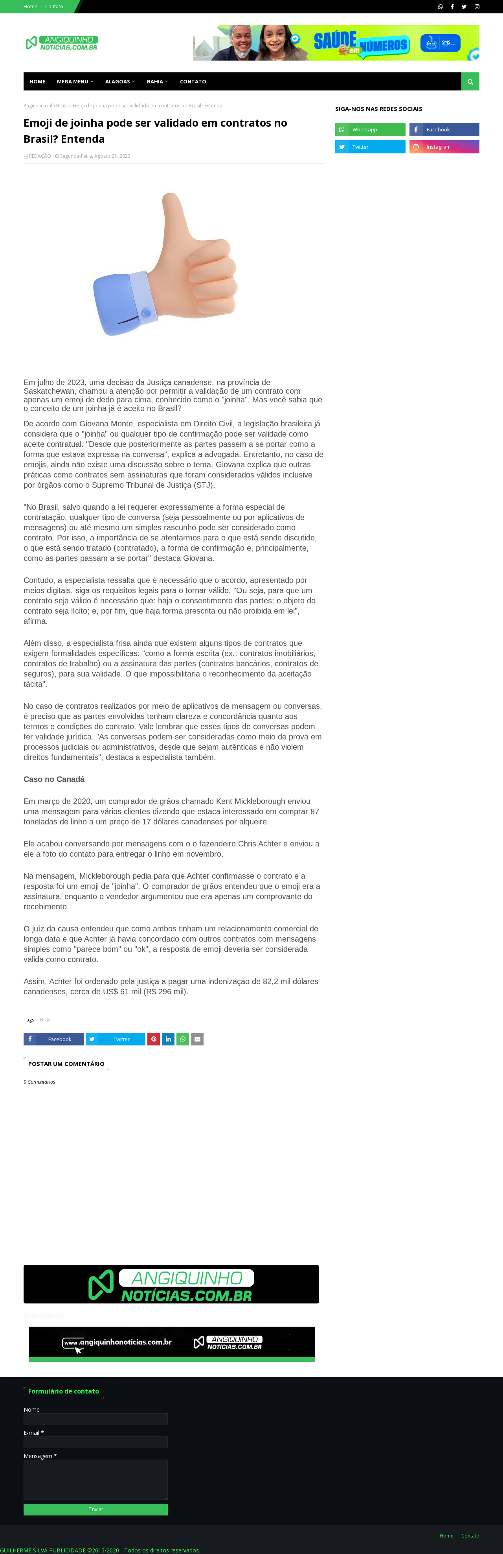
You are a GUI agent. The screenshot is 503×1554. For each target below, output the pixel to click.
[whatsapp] (440, 6)
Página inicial (38, 105)
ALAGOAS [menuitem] (117, 81)
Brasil (62, 105)
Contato (54, 6)
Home (30, 6)
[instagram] (476, 6)
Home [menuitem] (37, 81)
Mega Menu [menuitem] (72, 81)
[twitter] (464, 6)
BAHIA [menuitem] (155, 81)
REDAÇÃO (40, 156)
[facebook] (452, 6)
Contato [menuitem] (193, 81)
